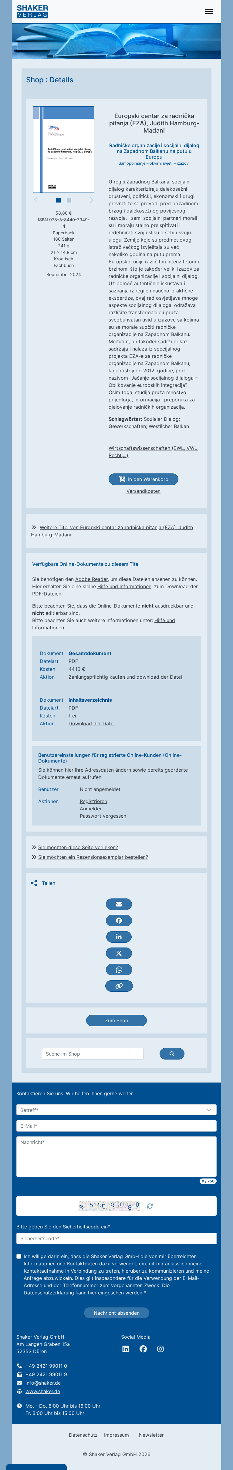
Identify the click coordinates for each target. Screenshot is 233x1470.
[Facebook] (143, 1349)
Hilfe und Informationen (124, 586)
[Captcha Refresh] (150, 1206)
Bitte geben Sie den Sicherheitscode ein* (63, 1227)
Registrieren (93, 801)
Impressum (116, 1435)
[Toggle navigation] (208, 12)
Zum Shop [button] (116, 1020)
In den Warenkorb (148, 479)
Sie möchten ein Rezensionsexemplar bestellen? (93, 857)
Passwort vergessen (103, 816)
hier (92, 1293)
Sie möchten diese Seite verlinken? (78, 847)
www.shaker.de (42, 1391)
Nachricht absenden (117, 1313)
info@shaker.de (43, 1383)
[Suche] (172, 1054)
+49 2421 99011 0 (46, 1366)
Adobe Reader (91, 579)
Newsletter (151, 1435)
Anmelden (91, 809)
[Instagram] (160, 1349)
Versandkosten (143, 491)
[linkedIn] (125, 1349)
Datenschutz (83, 1435)
